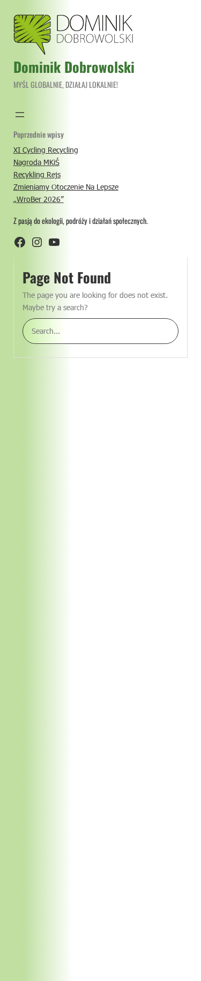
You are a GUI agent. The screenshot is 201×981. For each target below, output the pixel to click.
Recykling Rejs (37, 174)
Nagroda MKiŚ (36, 162)
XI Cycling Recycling (45, 150)
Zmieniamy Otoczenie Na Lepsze (65, 187)
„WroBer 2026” (38, 199)
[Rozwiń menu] (19, 114)
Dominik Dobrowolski (74, 66)
